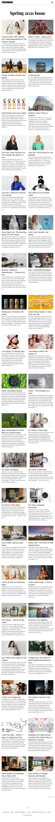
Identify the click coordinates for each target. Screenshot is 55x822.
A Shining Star (34, 75)
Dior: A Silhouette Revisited (39, 270)
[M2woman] (7, 2)
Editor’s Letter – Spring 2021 (39, 37)
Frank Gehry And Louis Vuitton (14, 113)
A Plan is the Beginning (11, 697)
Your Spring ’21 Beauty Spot (13, 351)
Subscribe (35, 812)
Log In (48, 812)
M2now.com (42, 812)
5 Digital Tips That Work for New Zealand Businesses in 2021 (39, 660)
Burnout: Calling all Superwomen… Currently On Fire (13, 272)
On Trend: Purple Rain (37, 470)
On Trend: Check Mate (11, 505)
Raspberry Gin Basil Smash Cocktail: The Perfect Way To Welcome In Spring (40, 737)
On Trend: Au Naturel (10, 470)
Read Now (6, 812)
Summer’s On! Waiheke (38, 620)
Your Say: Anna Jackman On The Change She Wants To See (13, 155)
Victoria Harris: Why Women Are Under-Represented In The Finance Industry (14, 39)
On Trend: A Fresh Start (37, 430)
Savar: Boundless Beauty (12, 391)
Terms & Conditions (20, 812)
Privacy (29, 812)
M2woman (26, 815)
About (12, 812)
